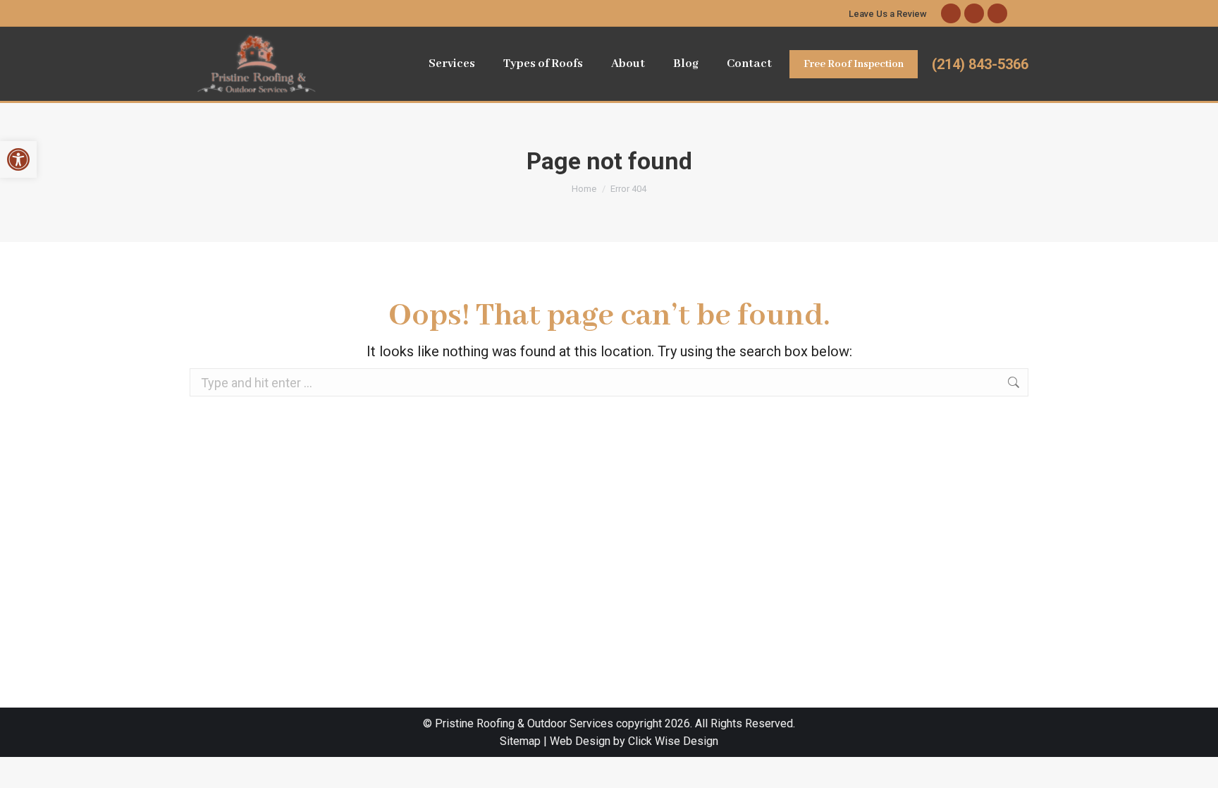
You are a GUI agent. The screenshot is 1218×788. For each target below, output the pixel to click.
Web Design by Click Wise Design (634, 741)
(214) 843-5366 (980, 64)
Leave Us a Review (888, 13)
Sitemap (520, 741)
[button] (18, 159)
